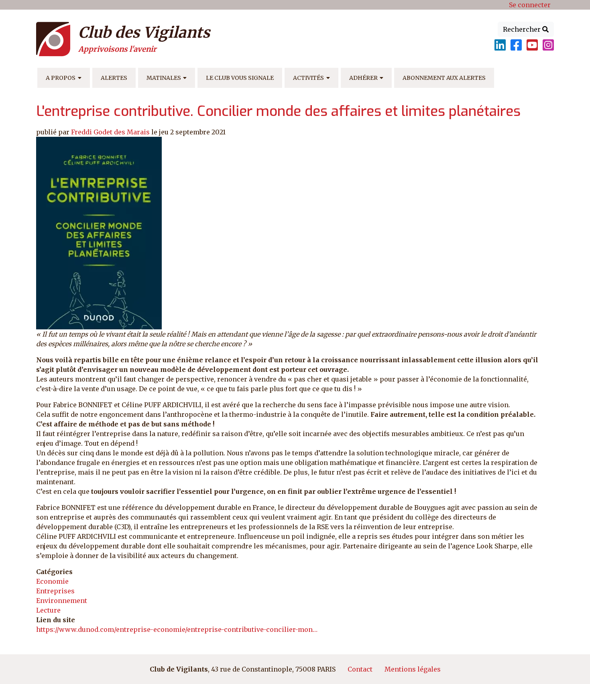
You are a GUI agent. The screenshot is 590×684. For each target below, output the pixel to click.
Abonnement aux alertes (444, 77)
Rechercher (522, 29)
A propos (60, 77)
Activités (308, 77)
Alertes (114, 77)
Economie (52, 581)
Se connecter (530, 5)
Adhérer (363, 77)
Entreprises (55, 591)
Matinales (163, 77)
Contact (360, 669)
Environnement (61, 601)
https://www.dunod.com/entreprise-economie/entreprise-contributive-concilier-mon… (176, 629)
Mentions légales (413, 669)
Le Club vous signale (240, 77)
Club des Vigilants (144, 32)
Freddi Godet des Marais (110, 132)
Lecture (48, 610)
